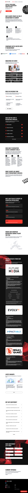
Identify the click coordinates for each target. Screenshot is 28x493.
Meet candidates (9, 108)
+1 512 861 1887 (8, 486)
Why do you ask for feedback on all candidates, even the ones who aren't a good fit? (12, 431)
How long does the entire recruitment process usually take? (12, 428)
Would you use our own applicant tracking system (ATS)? (11, 416)
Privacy (15, 487)
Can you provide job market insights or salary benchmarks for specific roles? (13, 410)
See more (14, 434)
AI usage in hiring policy (17, 489)
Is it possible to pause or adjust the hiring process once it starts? (12, 407)
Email (15, 450)
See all (14, 392)
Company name (15, 447)
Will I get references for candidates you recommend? (11, 413)
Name (6, 447)
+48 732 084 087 (8, 487)
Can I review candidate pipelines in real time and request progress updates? (12, 422)
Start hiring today (14, 139)
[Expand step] (22, 124)
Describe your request (7, 453)
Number (6, 450)
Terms (15, 486)
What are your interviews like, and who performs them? (11, 419)
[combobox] (6, 451)
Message (6, 456)
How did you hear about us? (17, 453)
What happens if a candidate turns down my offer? (11, 425)
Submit (8, 460)
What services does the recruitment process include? (11, 404)
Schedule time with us (23, 491)
